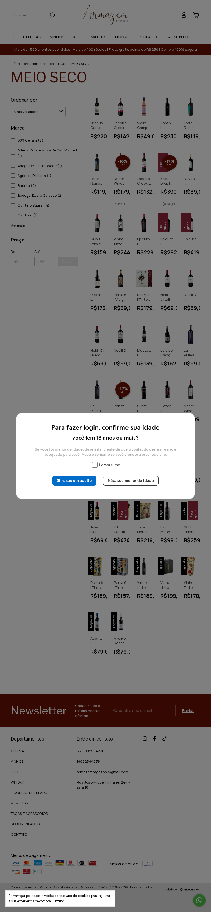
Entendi (59, 901)
